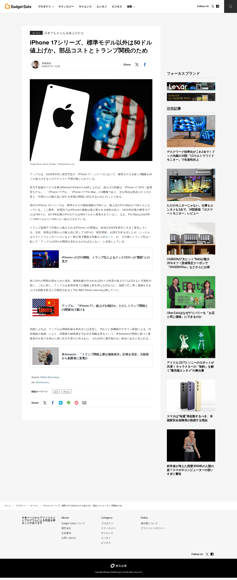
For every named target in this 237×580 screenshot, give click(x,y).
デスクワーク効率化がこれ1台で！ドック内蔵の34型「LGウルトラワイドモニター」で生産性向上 (191, 155)
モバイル (36, 32)
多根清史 (46, 63)
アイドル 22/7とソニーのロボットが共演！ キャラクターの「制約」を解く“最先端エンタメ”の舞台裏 (190, 366)
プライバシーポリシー (153, 528)
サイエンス (107, 533)
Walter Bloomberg (49, 377)
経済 (56, 391)
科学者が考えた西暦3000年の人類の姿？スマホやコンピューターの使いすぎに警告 (190, 470)
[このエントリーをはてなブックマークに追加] (61, 402)
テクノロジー (108, 528)
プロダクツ (107, 523)
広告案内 (66, 533)
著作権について (149, 523)
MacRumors (42, 382)
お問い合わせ (68, 538)
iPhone (66, 391)
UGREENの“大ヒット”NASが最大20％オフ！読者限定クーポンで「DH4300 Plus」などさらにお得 (188, 263)
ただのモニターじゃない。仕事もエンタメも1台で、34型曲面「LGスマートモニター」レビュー (190, 209)
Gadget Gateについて (73, 523)
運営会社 (66, 528)
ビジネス (106, 542)
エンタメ (106, 538)
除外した (108, 237)
